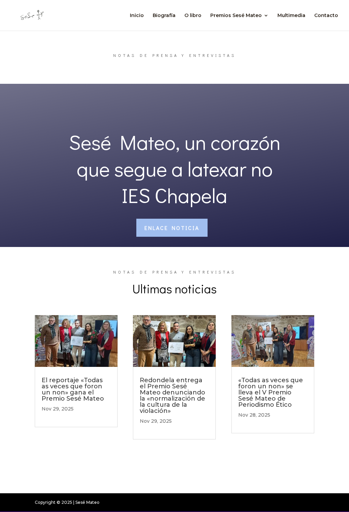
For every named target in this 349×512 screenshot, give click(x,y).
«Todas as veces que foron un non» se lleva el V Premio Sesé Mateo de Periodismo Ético (270, 392)
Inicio (137, 15)
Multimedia (291, 15)
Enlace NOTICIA (172, 227)
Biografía (164, 15)
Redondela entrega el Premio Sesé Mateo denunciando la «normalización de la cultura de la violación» (172, 395)
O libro (192, 15)
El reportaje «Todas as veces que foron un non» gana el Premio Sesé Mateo (73, 389)
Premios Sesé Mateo (236, 15)
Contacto (326, 15)
